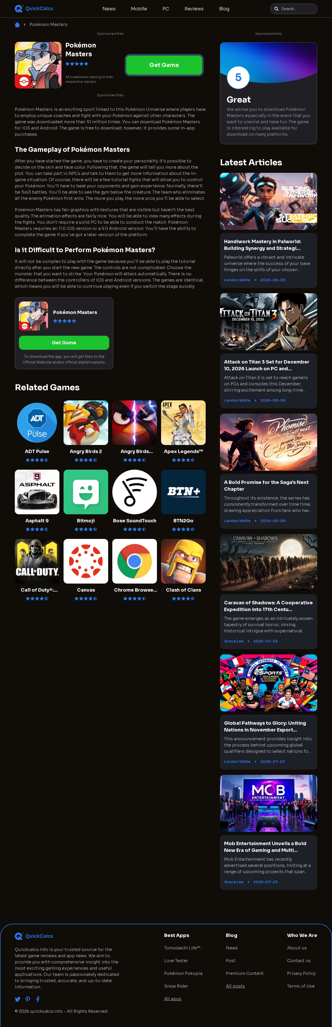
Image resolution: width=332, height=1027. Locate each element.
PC (166, 9)
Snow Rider (176, 986)
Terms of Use (301, 986)
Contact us (299, 960)
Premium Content (245, 973)
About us (297, 948)
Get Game (164, 65)
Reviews (194, 9)
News (108, 9)
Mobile (139, 9)
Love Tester (176, 960)
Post (231, 960)
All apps (172, 999)
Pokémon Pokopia (183, 973)
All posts (235, 986)
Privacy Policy (301, 973)
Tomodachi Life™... (183, 948)
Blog (224, 9)
